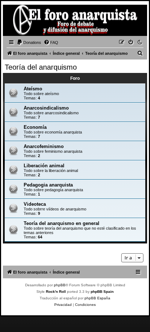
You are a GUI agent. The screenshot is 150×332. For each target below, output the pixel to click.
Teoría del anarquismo (41, 67)
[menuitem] (29, 42)
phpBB (60, 285)
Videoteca (35, 204)
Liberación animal (44, 165)
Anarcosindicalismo (46, 108)
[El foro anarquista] (17, 21)
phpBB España (97, 298)
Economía (35, 127)
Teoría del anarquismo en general (61, 223)
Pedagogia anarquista (48, 185)
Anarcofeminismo (44, 146)
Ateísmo (33, 88)
